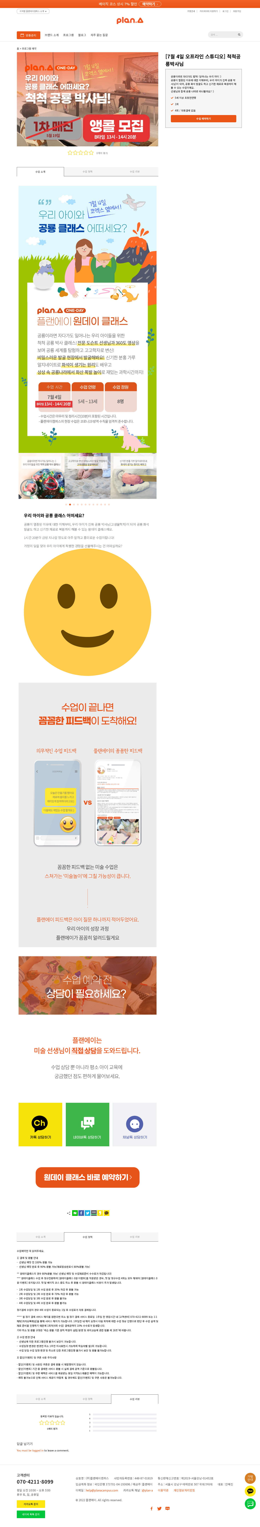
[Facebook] (151, 1509)
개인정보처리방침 (184, 1490)
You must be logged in (30, 1450)
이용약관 (163, 1490)
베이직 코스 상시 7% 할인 (118, 3)
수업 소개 (40, 171)
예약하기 (148, 4)
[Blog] (167, 1509)
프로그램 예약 (29, 48)
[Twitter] (159, 1509)
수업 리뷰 (135, 171)
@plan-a (147, 1490)
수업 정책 (88, 171)
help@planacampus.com (102, 1490)
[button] (66, 504)
